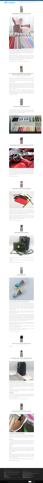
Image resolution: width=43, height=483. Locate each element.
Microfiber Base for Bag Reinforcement (21, 358)
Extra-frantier (11, 58)
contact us (27, 61)
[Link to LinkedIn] (38, 2)
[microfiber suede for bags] (21, 228)
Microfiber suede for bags (21, 232)
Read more (10, 346)
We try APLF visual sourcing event (21, 343)
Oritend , (10, 56)
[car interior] (21, 140)
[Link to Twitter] (37, 2)
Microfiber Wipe (21, 274)
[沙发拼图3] (21, 9)
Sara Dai (29, 76)
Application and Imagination (24, 76)
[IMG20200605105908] (21, 69)
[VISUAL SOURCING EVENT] (21, 339)
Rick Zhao (29, 146)
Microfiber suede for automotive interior (21, 145)
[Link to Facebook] (36, 2)
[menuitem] (37, 0)
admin (29, 359)
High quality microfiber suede (21, 106)
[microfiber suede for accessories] (21, 184)
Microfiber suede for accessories (21, 188)
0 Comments (18, 76)
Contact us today (16, 460)
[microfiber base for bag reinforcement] (21, 353)
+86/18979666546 (29, 477)
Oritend (33, 80)
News (38, 0)
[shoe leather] (21, 406)
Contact (36, 0)
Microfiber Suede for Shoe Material (21, 411)
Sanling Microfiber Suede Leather (26, 49)
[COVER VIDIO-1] (21, 102)
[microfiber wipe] (21, 270)
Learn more (33, 481)
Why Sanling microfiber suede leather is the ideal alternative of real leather (21, 74)
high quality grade (15, 110)
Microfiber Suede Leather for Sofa (21, 13)
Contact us (15, 176)
